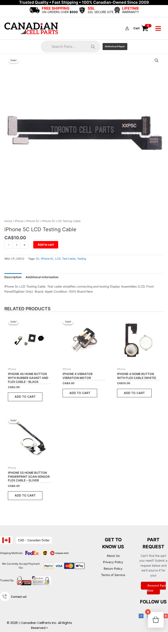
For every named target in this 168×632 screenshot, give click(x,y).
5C (37, 258)
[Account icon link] (127, 28)
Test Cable (68, 258)
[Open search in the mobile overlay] (70, 46)
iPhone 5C (32, 221)
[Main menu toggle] (158, 28)
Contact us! (19, 596)
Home (8, 221)
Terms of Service (113, 575)
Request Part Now (156, 588)
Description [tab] (13, 277)
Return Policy (113, 568)
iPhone (19, 221)
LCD (58, 258)
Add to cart (46, 244)
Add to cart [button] (25, 396)
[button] (115, 46)
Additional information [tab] (42, 277)
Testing (81, 258)
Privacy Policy (113, 562)
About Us (113, 555)
